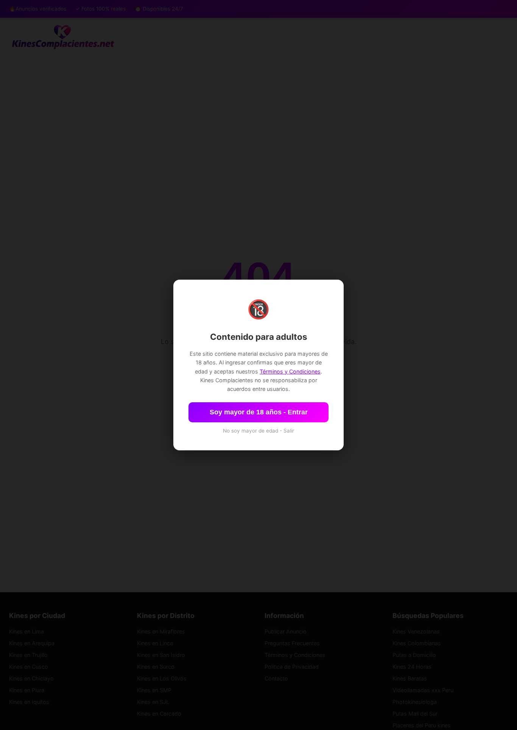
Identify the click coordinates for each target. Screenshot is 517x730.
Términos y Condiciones (290, 371)
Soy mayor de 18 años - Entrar (259, 412)
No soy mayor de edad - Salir (258, 431)
